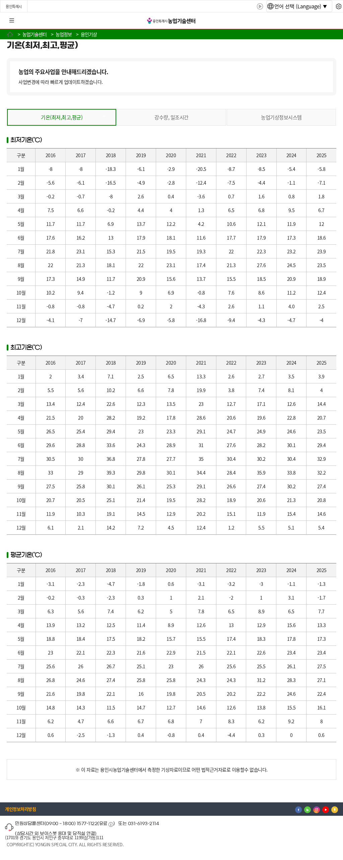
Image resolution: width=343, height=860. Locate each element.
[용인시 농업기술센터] (171, 21)
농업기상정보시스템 (281, 117)
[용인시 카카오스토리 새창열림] (334, 809)
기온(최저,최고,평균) (61, 117)
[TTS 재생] (260, 6)
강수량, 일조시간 (171, 117)
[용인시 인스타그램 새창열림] (316, 809)
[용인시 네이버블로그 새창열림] (307, 809)
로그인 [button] (332, 20)
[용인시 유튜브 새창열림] (325, 809)
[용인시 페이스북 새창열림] (298, 809)
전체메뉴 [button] (12, 21)
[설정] (338, 6)
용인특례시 (14, 6)
